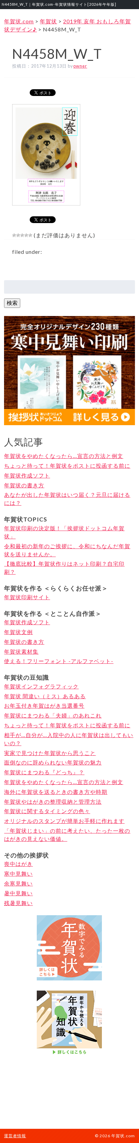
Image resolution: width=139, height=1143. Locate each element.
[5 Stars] (30, 235)
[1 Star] (14, 235)
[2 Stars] (18, 235)
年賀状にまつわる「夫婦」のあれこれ (53, 715)
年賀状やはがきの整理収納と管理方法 (53, 801)
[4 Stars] (26, 235)
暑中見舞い (18, 893)
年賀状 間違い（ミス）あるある (45, 696)
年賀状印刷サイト (27, 597)
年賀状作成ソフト (27, 475)
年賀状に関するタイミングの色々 (47, 811)
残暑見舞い (18, 903)
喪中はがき (18, 863)
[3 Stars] (22, 235)
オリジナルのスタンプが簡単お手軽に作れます (64, 821)
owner (80, 66)
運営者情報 (15, 1135)
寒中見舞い (18, 873)
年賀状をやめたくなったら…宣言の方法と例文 (63, 456)
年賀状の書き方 (24, 485)
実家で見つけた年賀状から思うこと (50, 753)
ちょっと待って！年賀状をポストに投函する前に (67, 465)
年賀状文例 (18, 632)
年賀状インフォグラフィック (41, 686)
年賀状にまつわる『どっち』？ (44, 772)
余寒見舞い (18, 883)
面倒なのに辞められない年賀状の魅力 (53, 762)
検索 (12, 302)
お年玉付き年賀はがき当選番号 (44, 705)
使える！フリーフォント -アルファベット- (58, 661)
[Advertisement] (69, 1091)
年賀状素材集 (21, 651)
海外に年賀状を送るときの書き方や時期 (55, 791)
